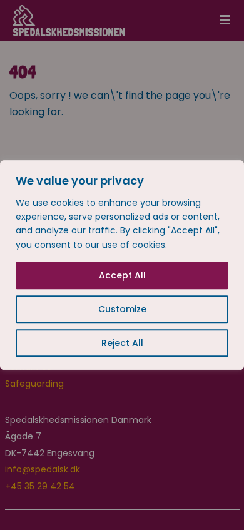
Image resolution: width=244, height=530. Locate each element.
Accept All (122, 275)
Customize (122, 309)
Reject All (122, 343)
